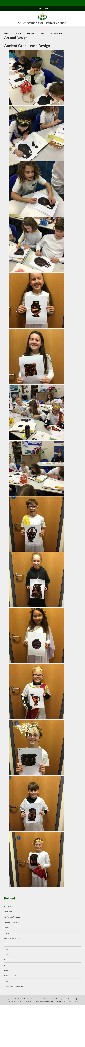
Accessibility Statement (44, 1001)
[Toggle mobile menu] (3, 3)
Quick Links (42, 8)
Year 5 (43, 33)
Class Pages (30, 33)
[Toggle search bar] (82, 3)
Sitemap (29, 1001)
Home (6, 33)
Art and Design (56, 33)
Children (17, 33)
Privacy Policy (62, 1001)
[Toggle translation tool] (76, 3)
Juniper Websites (68, 999)
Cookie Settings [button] (72, 1001)
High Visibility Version (14, 1001)
